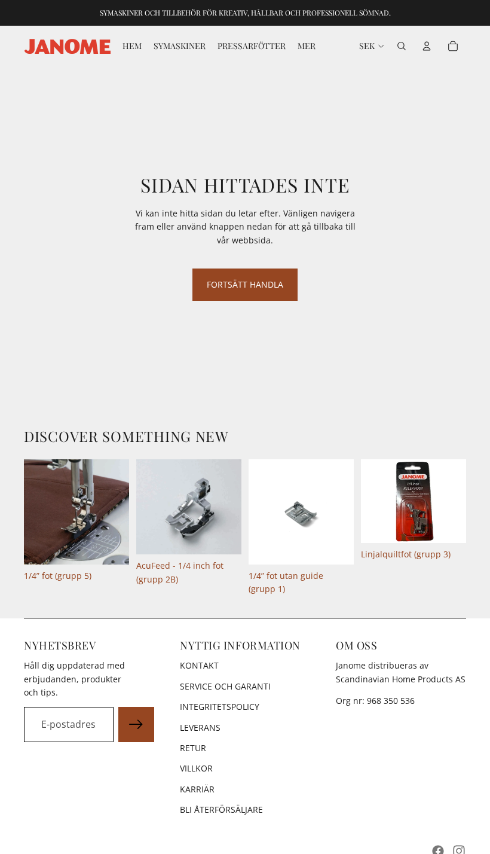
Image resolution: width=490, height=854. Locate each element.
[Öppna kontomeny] (427, 46)
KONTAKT (199, 665)
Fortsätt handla (245, 284)
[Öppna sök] (401, 46)
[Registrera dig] (136, 725)
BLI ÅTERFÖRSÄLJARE (221, 809)
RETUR (193, 748)
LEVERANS (200, 727)
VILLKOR (196, 768)
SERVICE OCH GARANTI (225, 686)
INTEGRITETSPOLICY (219, 706)
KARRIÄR (197, 789)
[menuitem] (306, 46)
